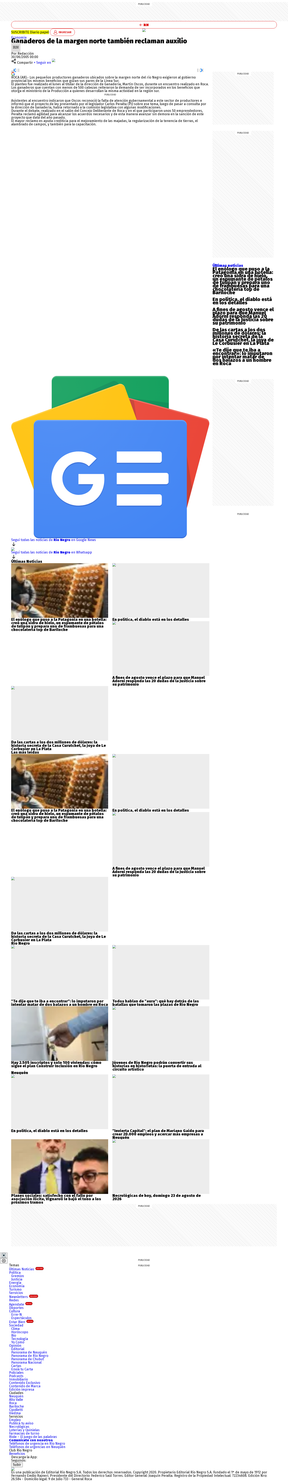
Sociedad (16, 1325)
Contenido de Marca (24, 1386)
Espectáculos (21, 1318)
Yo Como (17, 1342)
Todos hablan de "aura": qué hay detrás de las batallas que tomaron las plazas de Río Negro (155, 1003)
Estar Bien (20, 1322)
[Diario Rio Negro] (13, 1469)
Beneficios (17, 1454)
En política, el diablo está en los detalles (242, 301)
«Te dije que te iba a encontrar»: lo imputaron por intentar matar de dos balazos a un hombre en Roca (242, 356)
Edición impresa (21, 1389)
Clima (15, 1329)
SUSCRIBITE (30, 32)
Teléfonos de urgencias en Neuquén (37, 1447)
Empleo (15, 1420)
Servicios (16, 1293)
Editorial (17, 1349)
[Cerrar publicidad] (4, 1255)
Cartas (16, 1366)
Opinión (15, 1346)
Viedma (15, 1413)
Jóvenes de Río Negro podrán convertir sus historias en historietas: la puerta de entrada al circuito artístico (156, 1066)
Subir (17, 1465)
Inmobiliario (18, 1379)
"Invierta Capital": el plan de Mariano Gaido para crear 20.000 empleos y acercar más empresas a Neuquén (158, 1134)
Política (15, 1273)
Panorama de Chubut (27, 1359)
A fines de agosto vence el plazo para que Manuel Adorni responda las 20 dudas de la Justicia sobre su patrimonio (243, 316)
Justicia (16, 1279)
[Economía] (144, 30)
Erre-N (16, 1315)
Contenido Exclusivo (24, 1383)
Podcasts (16, 1376)
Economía (19, 37)
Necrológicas (19, 1427)
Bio (13, 1335)
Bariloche (16, 1406)
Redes (14, 1300)
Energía (15, 1283)
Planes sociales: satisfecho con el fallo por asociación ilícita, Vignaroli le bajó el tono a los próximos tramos (56, 1199)
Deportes (16, 1308)
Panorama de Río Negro (29, 1356)
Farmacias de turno (24, 1433)
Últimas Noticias (26, 1269)
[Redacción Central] (15, 44)
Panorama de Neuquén (29, 1352)
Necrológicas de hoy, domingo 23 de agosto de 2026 (156, 1197)
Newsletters (23, 1297)
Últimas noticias (228, 265)
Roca (13, 1403)
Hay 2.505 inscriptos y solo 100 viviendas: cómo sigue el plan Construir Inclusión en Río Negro (56, 1064)
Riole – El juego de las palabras (33, 1437)
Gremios (17, 1276)
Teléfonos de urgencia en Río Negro (37, 1444)
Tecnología (19, 1339)
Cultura (14, 1311)
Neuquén (16, 1396)
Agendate (20, 1304)
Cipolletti (16, 1410)
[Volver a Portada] (144, 24)
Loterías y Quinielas (24, 1430)
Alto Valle (16, 1400)
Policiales (16, 1373)
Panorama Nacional (26, 1362)
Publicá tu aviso (21, 1423)
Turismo (15, 1289)
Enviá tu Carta (22, 1369)
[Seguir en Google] (13, 74)
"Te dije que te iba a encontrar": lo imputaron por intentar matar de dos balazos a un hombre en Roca (59, 1003)
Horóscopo (19, 1332)
